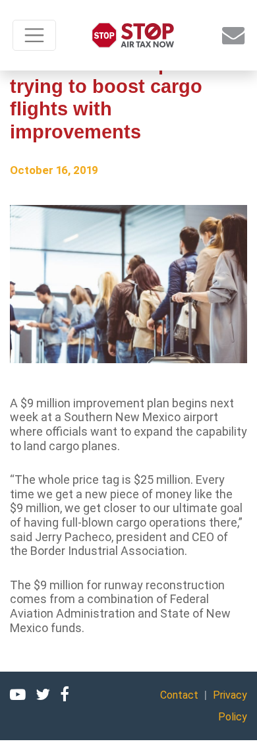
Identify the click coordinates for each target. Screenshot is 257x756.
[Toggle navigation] (34, 35)
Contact (179, 695)
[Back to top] (230, 729)
